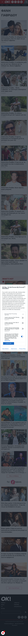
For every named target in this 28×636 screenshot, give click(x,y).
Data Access (14, 348)
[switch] (22, 318)
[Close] (25, 287)
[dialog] (14, 318)
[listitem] (14, 314)
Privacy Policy (22, 348)
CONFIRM (8, 343)
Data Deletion (5, 348)
